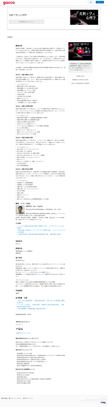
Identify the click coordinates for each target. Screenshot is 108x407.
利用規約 (79, 68)
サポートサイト (29, 398)
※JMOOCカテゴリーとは (23, 333)
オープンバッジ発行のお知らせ (31, 272)
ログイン (99, 2)
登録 (91, 2)
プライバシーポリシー (16, 398)
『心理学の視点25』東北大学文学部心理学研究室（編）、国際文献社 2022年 (39, 234)
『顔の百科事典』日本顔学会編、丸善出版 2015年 (31, 308)
